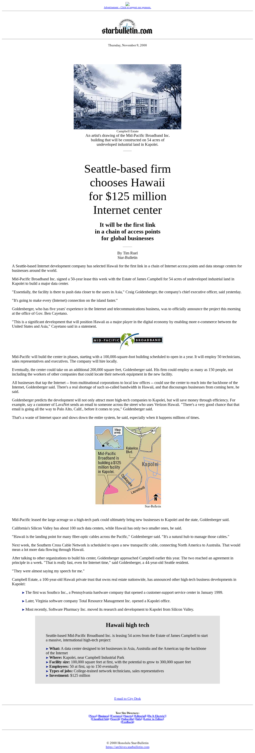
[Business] (103, 715)
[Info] (138, 718)
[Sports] (128, 715)
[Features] (116, 715)
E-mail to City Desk (127, 698)
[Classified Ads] (100, 718)
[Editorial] (140, 715)
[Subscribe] (127, 718)
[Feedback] (127, 721)
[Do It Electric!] (156, 715)
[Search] (115, 718)
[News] (93, 715)
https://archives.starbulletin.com (127, 747)
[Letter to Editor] (153, 718)
